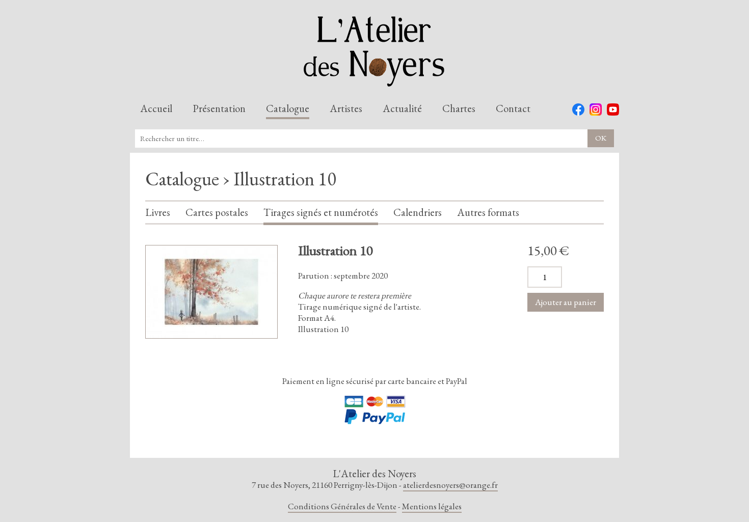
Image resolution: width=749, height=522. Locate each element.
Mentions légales (432, 506)
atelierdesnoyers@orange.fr (450, 484)
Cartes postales (216, 213)
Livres (157, 213)
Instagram (596, 109)
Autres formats (488, 213)
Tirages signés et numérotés (320, 213)
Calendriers (417, 213)
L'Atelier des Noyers (374, 51)
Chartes (458, 109)
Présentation (219, 109)
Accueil (156, 109)
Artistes (346, 109)
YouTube (613, 109)
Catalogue (287, 109)
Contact (513, 109)
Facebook (578, 109)
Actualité (402, 109)
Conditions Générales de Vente (342, 506)
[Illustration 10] (211, 292)
